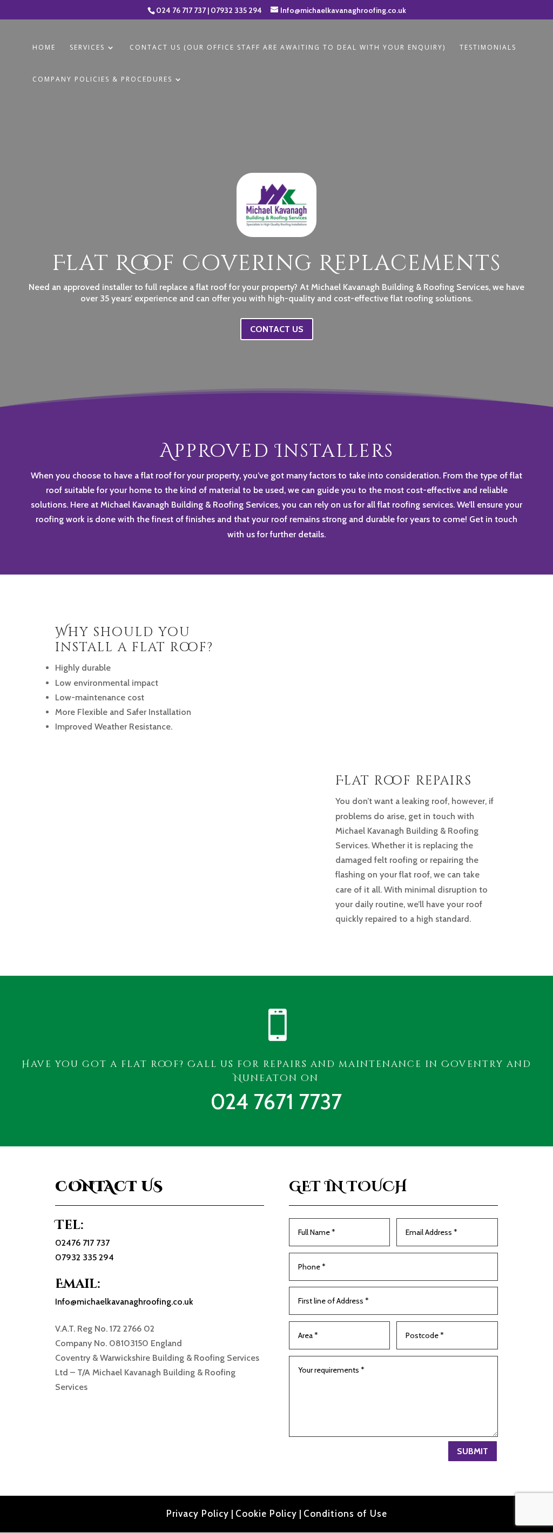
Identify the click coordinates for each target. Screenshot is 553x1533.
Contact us (277, 329)
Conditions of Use (345, 1513)
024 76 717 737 (181, 10)
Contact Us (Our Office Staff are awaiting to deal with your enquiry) (288, 48)
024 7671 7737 (276, 1102)
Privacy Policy (197, 1513)
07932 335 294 (236, 10)
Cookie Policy (266, 1513)
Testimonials (488, 48)
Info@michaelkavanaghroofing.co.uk (124, 1301)
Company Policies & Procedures (102, 80)
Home (44, 48)
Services (87, 48)
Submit (472, 1451)
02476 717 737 (82, 1243)
